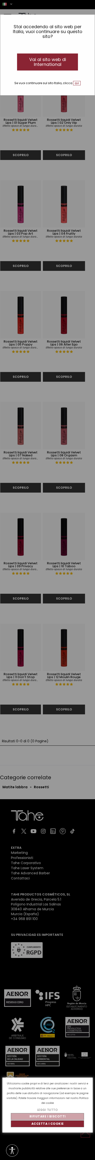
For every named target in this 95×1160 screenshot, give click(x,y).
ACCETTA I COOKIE (47, 1124)
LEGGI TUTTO (47, 1110)
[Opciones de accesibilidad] (12, 1150)
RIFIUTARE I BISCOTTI (47, 1116)
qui (77, 83)
